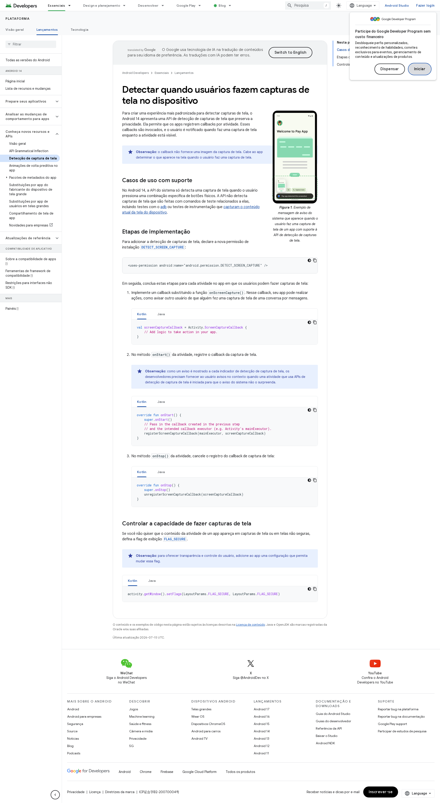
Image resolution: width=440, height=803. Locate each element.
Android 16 (262, 716)
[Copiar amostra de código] (315, 260)
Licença (95, 792)
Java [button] (161, 314)
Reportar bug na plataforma (398, 709)
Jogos (133, 709)
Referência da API (329, 728)
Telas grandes (201, 709)
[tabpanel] (225, 332)
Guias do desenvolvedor (333, 721)
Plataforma (18, 19)
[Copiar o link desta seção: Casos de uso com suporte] (196, 181)
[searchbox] (31, 44)
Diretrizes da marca (120, 792)
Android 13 (261, 738)
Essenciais (56, 5)
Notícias (73, 738)
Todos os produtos (240, 772)
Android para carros (205, 731)
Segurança (75, 724)
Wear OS (197, 716)
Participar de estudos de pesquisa (402, 731)
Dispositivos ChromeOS (208, 724)
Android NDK (325, 743)
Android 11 (261, 753)
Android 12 (262, 746)
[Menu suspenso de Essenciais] (71, 5)
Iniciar (420, 69)
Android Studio (397, 5)
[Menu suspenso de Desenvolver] (165, 5)
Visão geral (15, 30)
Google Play (186, 5)
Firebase (167, 772)
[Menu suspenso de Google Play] (201, 5)
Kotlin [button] (141, 314)
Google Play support (392, 724)
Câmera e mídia (141, 731)
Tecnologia (79, 30)
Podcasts (73, 753)
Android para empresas (84, 716)
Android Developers (135, 73)
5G (131, 746)
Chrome (145, 772)
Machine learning (141, 716)
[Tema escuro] (309, 260)
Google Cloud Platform (199, 772)
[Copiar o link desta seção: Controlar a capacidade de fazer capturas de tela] (255, 524)
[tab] (142, 314)
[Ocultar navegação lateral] (55, 794)
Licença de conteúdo (250, 625)
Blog (222, 5)
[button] (27, 101)
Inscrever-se (381, 792)
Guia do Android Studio (333, 714)
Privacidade (137, 738)
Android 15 (262, 724)
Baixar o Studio (326, 736)
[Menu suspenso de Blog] (232, 5)
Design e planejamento (101, 5)
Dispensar (389, 69)
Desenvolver (148, 5)
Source (72, 731)
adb (163, 207)
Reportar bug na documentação (401, 716)
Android (73, 709)
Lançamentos (47, 30)
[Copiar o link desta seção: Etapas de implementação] (194, 232)
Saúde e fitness (140, 724)
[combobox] (308, 5)
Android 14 (262, 731)
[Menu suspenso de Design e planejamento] (126, 5)
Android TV (199, 738)
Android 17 (262, 709)
